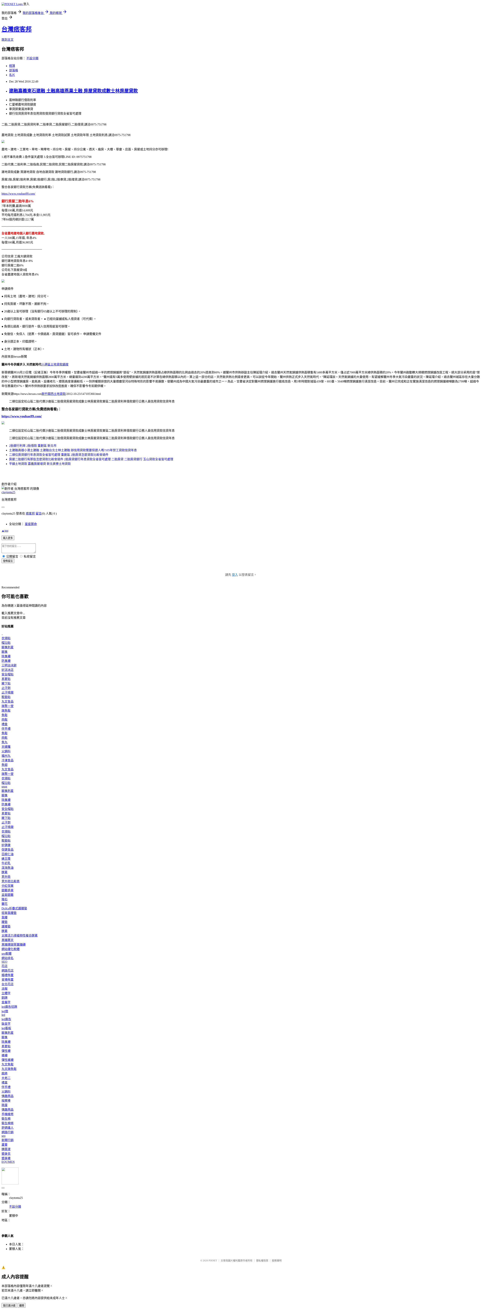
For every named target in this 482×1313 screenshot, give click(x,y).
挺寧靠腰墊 (9, 913)
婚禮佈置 (8, 975)
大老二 (6, 1078)
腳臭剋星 (8, 647)
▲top (5, 530)
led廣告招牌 (9, 1006)
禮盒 (5, 724)
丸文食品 (8, 701)
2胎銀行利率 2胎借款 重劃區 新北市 (32, 445)
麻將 (5, 1073)
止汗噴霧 (8, 692)
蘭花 (5, 903)
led (3, 1014)
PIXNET (213, 1260)
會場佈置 (8, 979)
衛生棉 (6, 1118)
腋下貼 (6, 683)
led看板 (6, 1028)
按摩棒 (6, 1100)
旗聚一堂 (8, 706)
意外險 (6, 876)
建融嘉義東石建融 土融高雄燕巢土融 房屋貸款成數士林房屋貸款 (73, 90)
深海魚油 (8, 867)
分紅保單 (8, 885)
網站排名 (8, 958)
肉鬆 (5, 719)
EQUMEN (8, 1161)
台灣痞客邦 (17, 29)
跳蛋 (5, 1105)
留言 (39, 513)
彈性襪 (6, 1050)
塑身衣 (6, 1153)
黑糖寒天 (8, 940)
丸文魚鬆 (8, 1064)
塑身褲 (6, 1158)
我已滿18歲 (9, 1305)
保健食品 (8, 849)
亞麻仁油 (8, 854)
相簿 (12, 65)
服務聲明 (277, 1260)
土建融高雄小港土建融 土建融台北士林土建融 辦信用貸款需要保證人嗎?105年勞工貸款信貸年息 (73, 450)
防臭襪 (6, 660)
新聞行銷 (8, 1140)
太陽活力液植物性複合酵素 (20, 935)
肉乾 (5, 737)
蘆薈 (5, 1144)
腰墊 (5, 922)
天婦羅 (6, 746)
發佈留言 (8, 561)
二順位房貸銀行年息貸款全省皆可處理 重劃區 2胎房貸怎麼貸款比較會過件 (58, 454)
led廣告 (6, 1019)
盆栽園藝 (8, 894)
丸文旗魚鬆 (9, 1069)
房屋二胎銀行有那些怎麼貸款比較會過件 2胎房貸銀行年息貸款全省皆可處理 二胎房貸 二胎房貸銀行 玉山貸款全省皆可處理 (91, 459)
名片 (12, 74)
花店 (5, 966)
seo (3, 1135)
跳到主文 (8, 39)
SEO (4, 961)
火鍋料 (6, 751)
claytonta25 (8, 492)
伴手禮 (6, 728)
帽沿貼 (6, 642)
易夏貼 (6, 679)
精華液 (6, 1149)
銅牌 (5, 997)
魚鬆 (5, 715)
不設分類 (32, 58)
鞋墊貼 (6, 697)
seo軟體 (6, 953)
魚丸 (5, 742)
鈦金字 (6, 1023)
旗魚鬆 (6, 710)
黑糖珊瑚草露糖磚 (14, 944)
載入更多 (8, 538)
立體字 (6, 993)
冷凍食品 (8, 760)
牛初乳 (6, 863)
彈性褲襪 (8, 1059)
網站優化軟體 (11, 949)
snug (4, 786)
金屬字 (6, 1002)
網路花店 (8, 970)
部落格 (13, 70)
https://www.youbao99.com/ (18, 193)
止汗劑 (6, 688)
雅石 (5, 899)
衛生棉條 (8, 1123)
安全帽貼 (8, 674)
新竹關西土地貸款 (54, 393)
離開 (21, 1305)
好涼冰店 (8, 669)
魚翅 (5, 764)
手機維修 (8, 1114)
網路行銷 (8, 1132)
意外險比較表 (11, 881)
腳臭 (5, 651)
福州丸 (6, 755)
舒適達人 (8, 1127)
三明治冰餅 (9, 665)
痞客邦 (30, 513)
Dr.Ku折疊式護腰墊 (14, 908)
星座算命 (31, 524)
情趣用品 (8, 1096)
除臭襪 (6, 656)
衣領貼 (6, 638)
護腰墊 (6, 926)
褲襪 (5, 1055)
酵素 (5, 872)
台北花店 (8, 984)
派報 (5, 988)
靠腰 (5, 917)
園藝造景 (8, 890)
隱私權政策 (262, 1260)
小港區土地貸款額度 (55, 364)
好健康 (6, 845)
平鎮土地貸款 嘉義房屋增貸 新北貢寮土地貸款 (40, 463)
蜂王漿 (6, 858)
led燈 (5, 1011)
